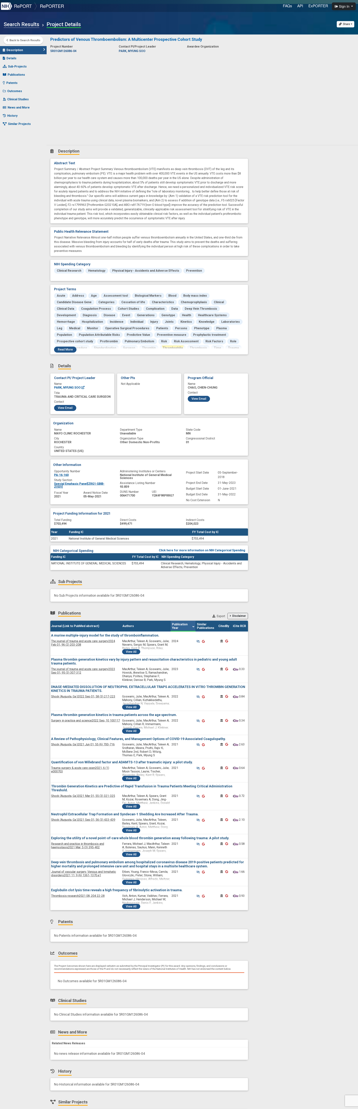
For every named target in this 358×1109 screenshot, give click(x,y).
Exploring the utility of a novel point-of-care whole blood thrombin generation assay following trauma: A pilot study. (140, 838)
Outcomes (14, 91)
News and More (19, 107)
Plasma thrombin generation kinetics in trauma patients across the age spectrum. (114, 715)
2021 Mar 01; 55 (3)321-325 (83, 796)
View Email (65, 408)
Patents (12, 83)
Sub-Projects (17, 66)
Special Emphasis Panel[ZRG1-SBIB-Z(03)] (79, 485)
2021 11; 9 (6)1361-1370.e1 (83, 873)
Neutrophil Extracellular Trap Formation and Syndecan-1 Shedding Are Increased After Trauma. (125, 814)
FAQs (287, 5)
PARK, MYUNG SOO (67, 387)
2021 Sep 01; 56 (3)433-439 (83, 819)
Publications (16, 74)
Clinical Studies (18, 99)
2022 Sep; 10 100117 (85, 720)
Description (15, 50)
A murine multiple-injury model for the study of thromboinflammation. (105, 635)
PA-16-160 (61, 475)
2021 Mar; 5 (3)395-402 (77, 845)
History (12, 115)
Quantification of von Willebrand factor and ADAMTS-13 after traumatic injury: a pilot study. (122, 762)
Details (11, 58)
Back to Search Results (25, 40)
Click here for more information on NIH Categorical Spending (202, 550)
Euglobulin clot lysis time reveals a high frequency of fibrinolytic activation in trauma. (117, 890)
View (131, 652)
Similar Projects (19, 124)
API (300, 5)
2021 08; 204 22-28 (78, 896)
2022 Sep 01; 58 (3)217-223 (83, 696)
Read (65, 349)
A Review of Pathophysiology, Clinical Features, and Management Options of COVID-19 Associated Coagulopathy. (138, 739)
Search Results (21, 24)
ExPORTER (318, 5)
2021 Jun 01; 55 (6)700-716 (83, 744)
